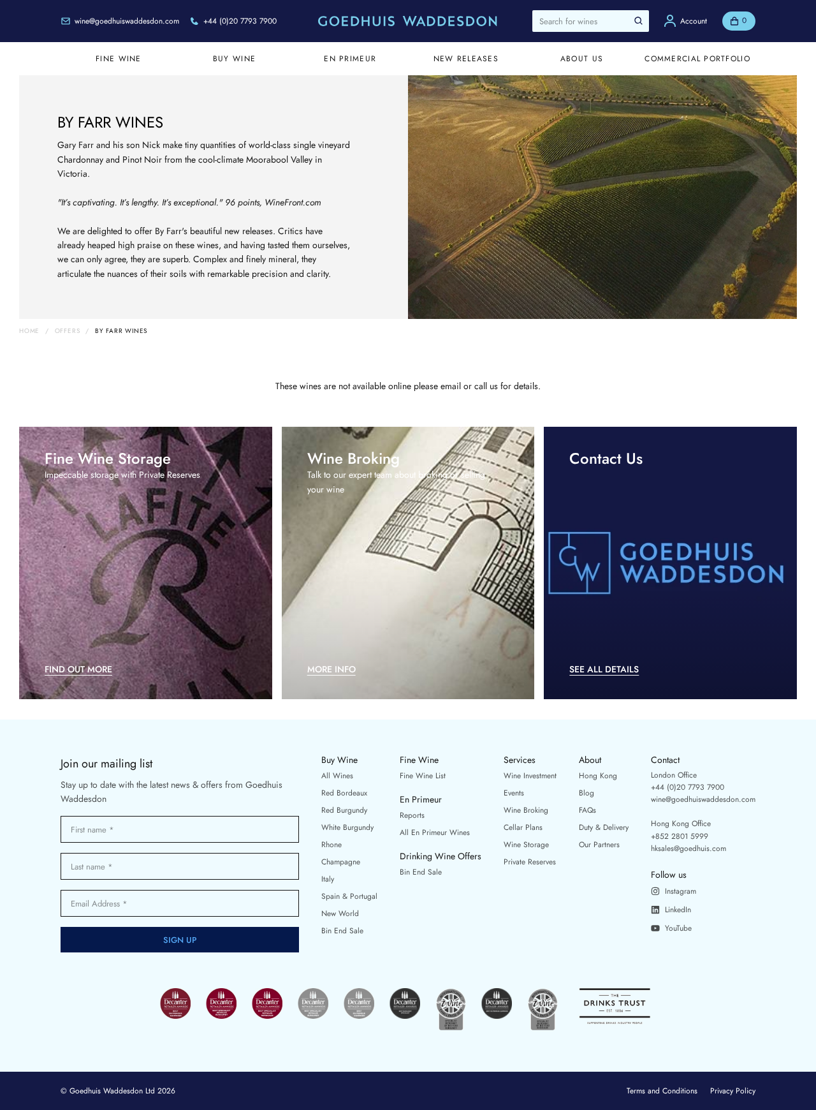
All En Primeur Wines (435, 832)
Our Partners (599, 844)
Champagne (340, 862)
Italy (327, 879)
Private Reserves (530, 862)
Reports (412, 815)
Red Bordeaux (344, 793)
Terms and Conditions (662, 1091)
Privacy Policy (732, 1091)
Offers (67, 331)
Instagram (680, 891)
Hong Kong (598, 776)
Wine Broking (526, 810)
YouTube (678, 928)
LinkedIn (678, 909)
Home (29, 331)
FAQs (587, 810)
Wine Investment (530, 776)
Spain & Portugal (349, 896)
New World (340, 913)
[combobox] (590, 21)
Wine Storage (526, 844)
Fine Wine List (423, 776)
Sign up (180, 940)
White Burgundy (347, 827)
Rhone (331, 844)
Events (514, 793)
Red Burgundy (344, 810)
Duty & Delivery (604, 827)
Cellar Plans (523, 827)
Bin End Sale (342, 931)
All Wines (337, 776)
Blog (586, 793)
